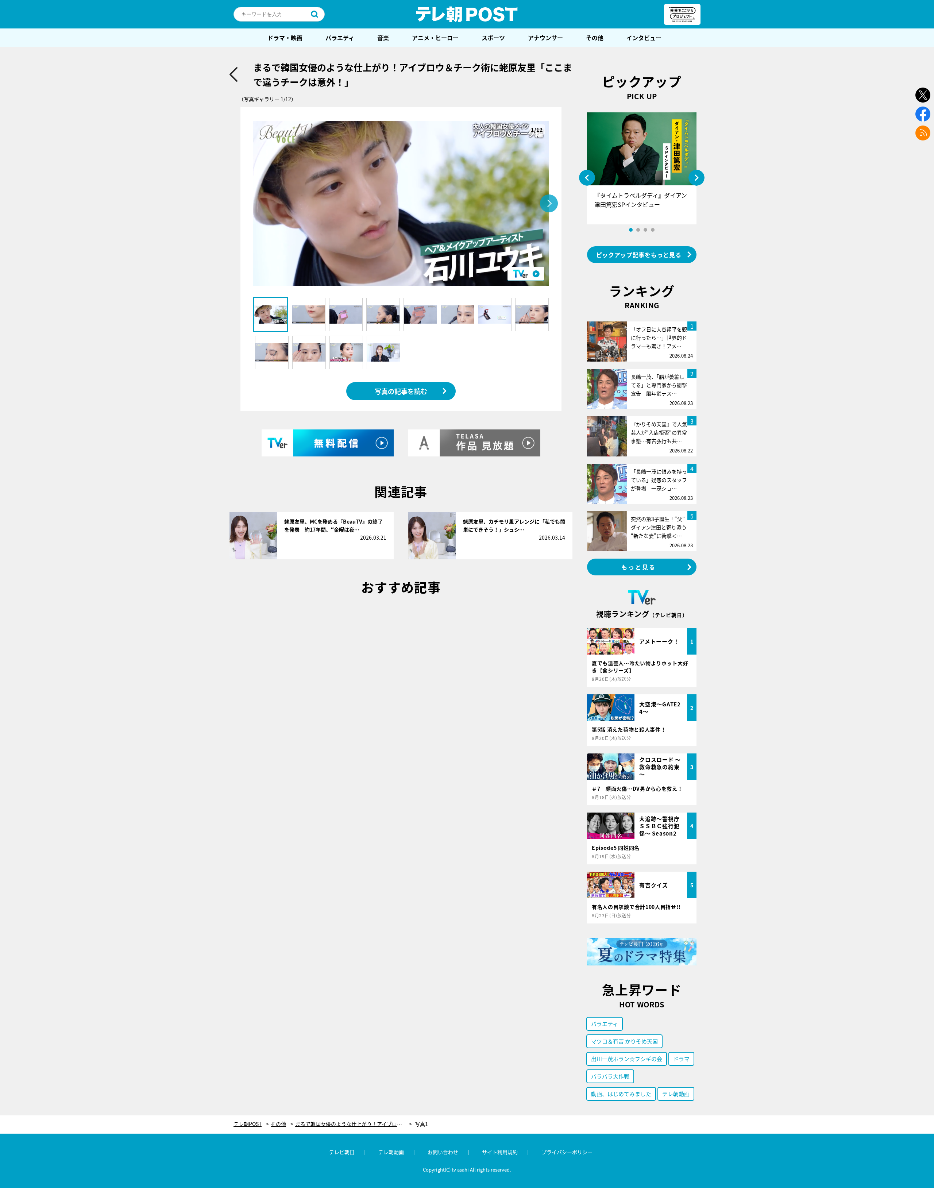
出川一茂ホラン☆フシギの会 (626, 1058)
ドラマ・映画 (284, 37)
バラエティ (339, 37)
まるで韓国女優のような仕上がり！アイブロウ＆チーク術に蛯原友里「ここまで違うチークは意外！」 (353, 1124)
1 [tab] (631, 230)
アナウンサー (545, 37)
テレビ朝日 (342, 1152)
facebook (922, 114)
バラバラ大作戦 (610, 1076)
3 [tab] (645, 230)
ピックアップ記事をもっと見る (639, 254)
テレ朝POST (467, 14)
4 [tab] (653, 230)
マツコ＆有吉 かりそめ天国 (624, 1041)
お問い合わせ (443, 1152)
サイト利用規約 (500, 1152)
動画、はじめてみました (621, 1094)
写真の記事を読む (401, 391)
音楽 (383, 37)
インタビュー (643, 37)
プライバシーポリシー (567, 1152)
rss (922, 133)
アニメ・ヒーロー (435, 37)
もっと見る (638, 567)
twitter (922, 95)
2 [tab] (638, 230)
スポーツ (493, 37)
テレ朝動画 (676, 1094)
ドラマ (681, 1058)
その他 (594, 37)
